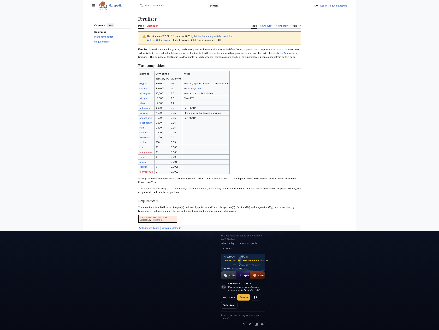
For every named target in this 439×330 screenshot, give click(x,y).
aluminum (144, 137)
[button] (93, 5)
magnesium (145, 122)
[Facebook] (250, 324)
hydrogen (144, 93)
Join (256, 297)
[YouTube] (262, 324)
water (189, 83)
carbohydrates (194, 88)
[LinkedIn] (256, 324)
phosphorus (145, 118)
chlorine (143, 132)
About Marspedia (248, 243)
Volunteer (229, 305)
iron (141, 147)
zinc (141, 157)
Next (242, 268)
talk (219, 36)
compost (246, 49)
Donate (243, 297)
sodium (143, 142)
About (245, 257)
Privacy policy (227, 243)
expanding (156, 220)
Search (214, 5)
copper (143, 166)
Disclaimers (226, 248)
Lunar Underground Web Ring (244, 260)
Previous (229, 257)
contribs (227, 36)
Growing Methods (171, 228)
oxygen (143, 83)
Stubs (156, 228)
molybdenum (146, 171)
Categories (145, 228)
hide (111, 25)
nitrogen (143, 98)
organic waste (239, 53)
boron (142, 162)
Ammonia (289, 53)
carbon (143, 88)
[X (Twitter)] (244, 324)
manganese (145, 152)
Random (228, 268)
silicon (142, 103)
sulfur (142, 127)
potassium (145, 108)
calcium (143, 113)
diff (149, 40)
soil (282, 49)
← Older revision (162, 40)
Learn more (228, 297)
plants (196, 49)
